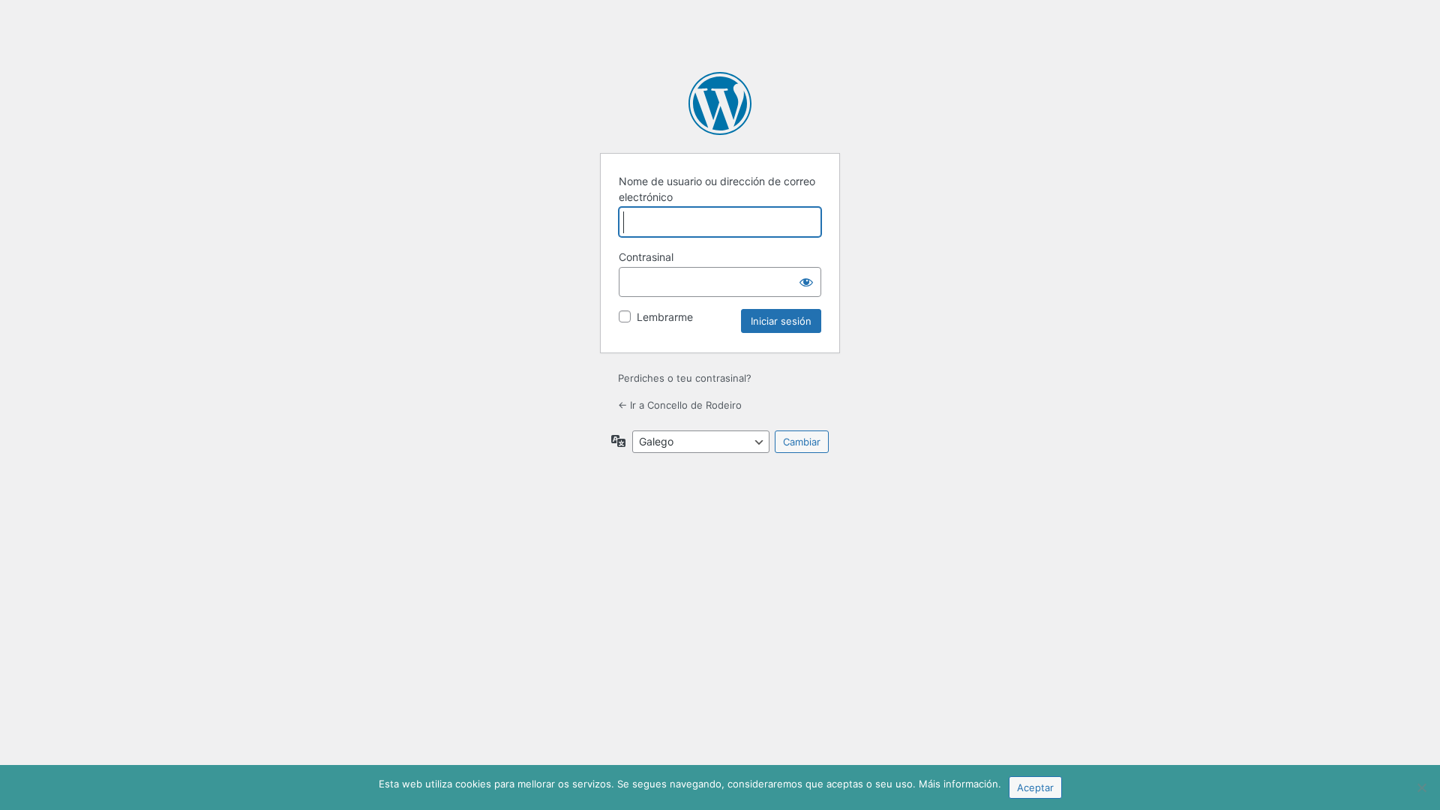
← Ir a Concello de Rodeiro (680, 405)
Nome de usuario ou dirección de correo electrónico (717, 189)
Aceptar (1035, 788)
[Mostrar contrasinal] (806, 282)
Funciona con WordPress (720, 103)
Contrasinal (646, 256)
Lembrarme (665, 316)
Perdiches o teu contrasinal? (685, 378)
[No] (1421, 787)
